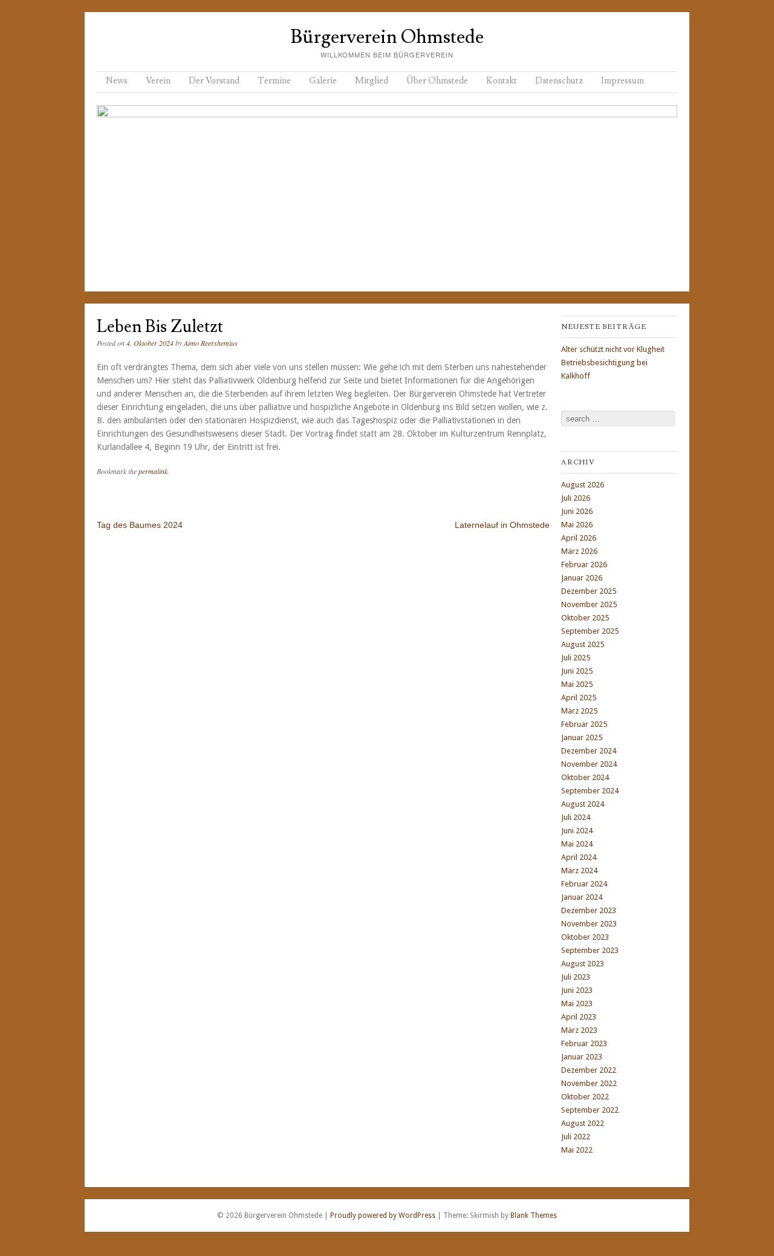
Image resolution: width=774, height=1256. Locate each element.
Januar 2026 (581, 577)
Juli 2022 (575, 1136)
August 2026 (582, 484)
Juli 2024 (575, 817)
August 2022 (582, 1123)
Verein (158, 80)
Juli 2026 (575, 498)
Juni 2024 (577, 830)
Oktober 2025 (585, 617)
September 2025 (590, 631)
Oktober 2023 (585, 937)
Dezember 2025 (588, 591)
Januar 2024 (581, 897)
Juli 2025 (575, 657)
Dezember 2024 (588, 750)
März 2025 (579, 710)
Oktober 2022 (585, 1096)
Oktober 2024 (585, 777)
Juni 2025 (577, 670)
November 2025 (589, 604)
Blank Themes (533, 1215)
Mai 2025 (577, 684)
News (117, 80)
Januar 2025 (581, 737)
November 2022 (589, 1083)
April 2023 (578, 1016)
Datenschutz (559, 80)
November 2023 (589, 923)
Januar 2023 (581, 1056)
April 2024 (578, 857)
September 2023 (590, 950)
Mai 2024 (577, 843)
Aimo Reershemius (211, 343)
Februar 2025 (584, 724)
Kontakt (501, 80)
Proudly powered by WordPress (382, 1215)
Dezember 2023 (588, 910)
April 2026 (578, 537)
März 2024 (579, 870)
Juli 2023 (575, 976)
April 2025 (578, 697)
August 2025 (582, 644)
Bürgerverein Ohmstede (387, 37)
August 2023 (582, 963)
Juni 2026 (577, 511)
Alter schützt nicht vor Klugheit (613, 349)
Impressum (622, 80)
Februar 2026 (584, 564)
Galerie (323, 80)
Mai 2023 (577, 1003)
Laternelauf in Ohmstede (502, 525)
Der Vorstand (214, 80)
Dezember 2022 (588, 1070)
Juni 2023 (577, 990)
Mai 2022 (577, 1149)
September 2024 (590, 790)
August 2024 (582, 804)
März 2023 (579, 1030)
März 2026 (579, 551)
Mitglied (371, 80)
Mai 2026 (577, 524)
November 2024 (589, 764)
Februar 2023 (584, 1043)
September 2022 (590, 1109)
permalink (152, 471)
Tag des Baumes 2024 (140, 525)
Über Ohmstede (437, 80)
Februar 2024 (584, 883)
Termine (274, 80)
